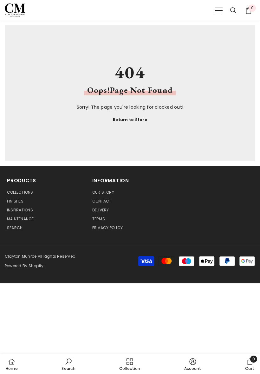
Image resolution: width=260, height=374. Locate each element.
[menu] (219, 10)
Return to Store (130, 119)
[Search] (233, 10)
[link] (68, 364)
